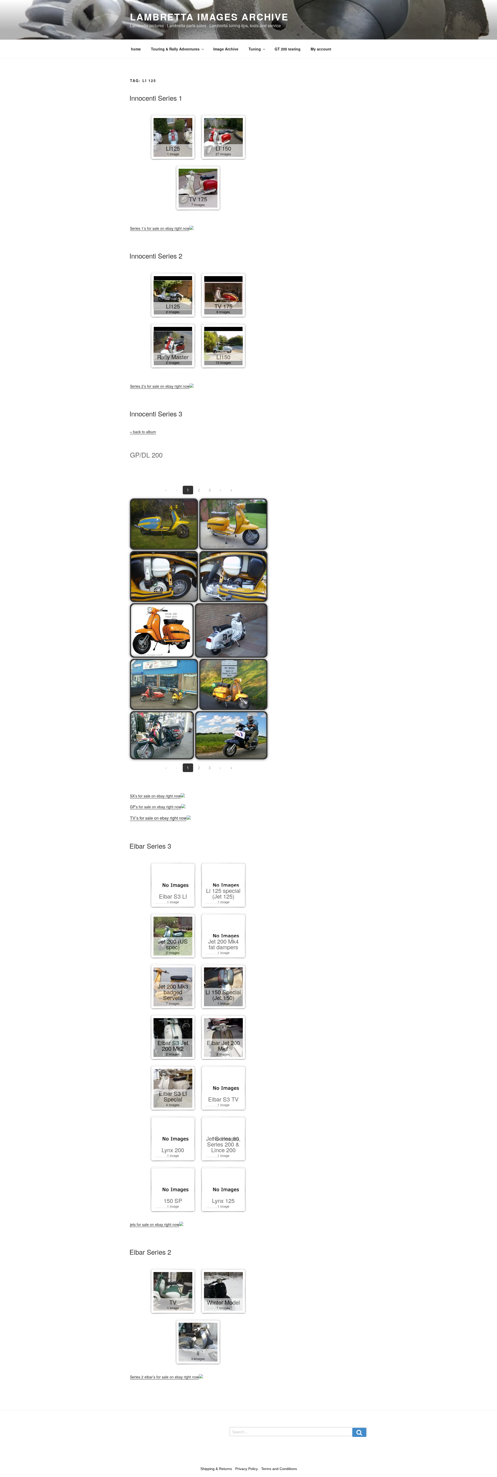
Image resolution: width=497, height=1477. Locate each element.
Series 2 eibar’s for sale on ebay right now (164, 1376)
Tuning (254, 49)
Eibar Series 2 (150, 1251)
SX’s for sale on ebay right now (155, 795)
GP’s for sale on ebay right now (155, 806)
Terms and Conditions (279, 1469)
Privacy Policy (246, 1469)
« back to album (143, 431)
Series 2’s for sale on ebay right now (159, 386)
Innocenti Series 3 (155, 413)
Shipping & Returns (216, 1469)
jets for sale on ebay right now (154, 1224)
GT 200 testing (288, 49)
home (136, 49)
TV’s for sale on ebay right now (158, 818)
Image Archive (225, 49)
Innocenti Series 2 (155, 255)
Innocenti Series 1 (155, 97)
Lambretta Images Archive (209, 16)
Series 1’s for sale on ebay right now (159, 228)
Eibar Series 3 (150, 845)
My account (321, 49)
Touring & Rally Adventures (175, 49)
